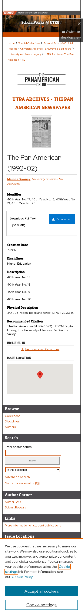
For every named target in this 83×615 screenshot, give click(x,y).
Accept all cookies (41, 591)
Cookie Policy (22, 577)
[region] (41, 576)
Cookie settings (41, 605)
